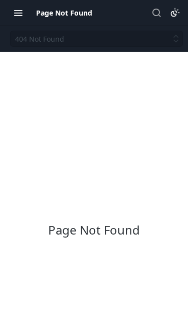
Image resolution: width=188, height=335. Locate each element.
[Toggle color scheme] (175, 13)
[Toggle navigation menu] (18, 13)
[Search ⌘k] (156, 13)
